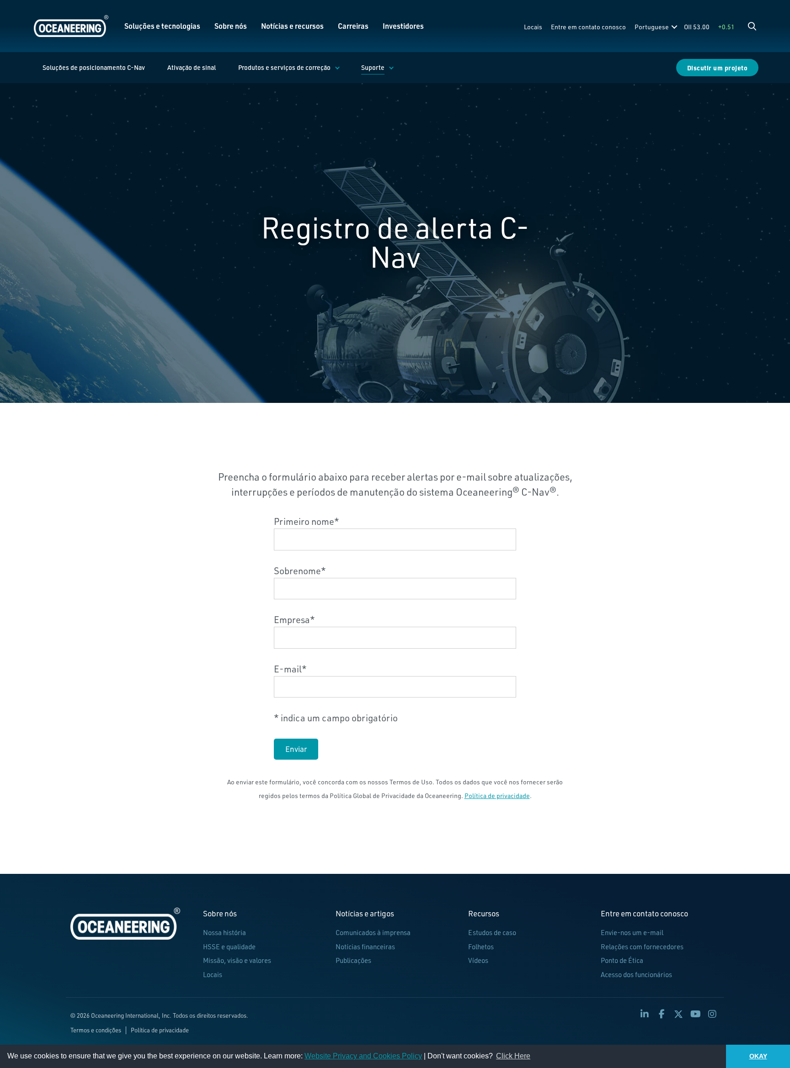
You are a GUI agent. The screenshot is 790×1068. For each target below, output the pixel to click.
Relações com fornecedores (642, 946)
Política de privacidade (497, 795)
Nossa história (224, 932)
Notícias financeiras (365, 946)
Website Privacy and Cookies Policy (363, 1056)
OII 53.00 (697, 27)
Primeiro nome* (306, 521)
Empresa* (294, 619)
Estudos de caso (492, 932)
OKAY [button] (758, 1056)
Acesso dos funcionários (636, 974)
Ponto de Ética (622, 960)
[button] (752, 26)
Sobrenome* (300, 570)
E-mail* (290, 669)
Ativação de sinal (191, 67)
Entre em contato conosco (588, 27)
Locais (533, 27)
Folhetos (481, 946)
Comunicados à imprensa (373, 932)
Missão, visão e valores (237, 960)
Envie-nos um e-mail (632, 932)
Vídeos (478, 960)
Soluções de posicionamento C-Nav (94, 67)
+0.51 (726, 27)
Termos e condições (95, 1030)
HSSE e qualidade (229, 946)
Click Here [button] (513, 1056)
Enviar (296, 749)
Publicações (353, 960)
